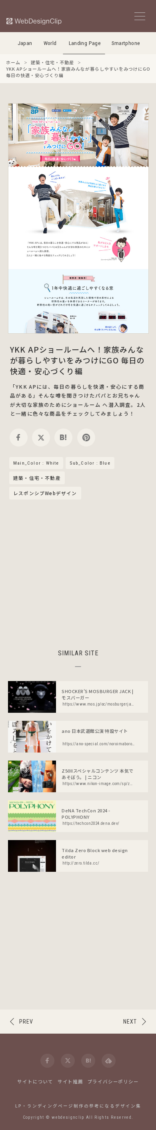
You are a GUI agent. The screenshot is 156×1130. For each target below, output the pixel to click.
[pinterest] (86, 437)
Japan (25, 43)
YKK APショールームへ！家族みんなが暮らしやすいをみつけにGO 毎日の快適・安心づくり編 (77, 360)
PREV (26, 1021)
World (50, 43)
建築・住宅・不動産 (37, 478)
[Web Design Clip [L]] (34, 21)
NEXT (130, 1021)
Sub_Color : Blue (90, 463)
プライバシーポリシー (113, 1081)
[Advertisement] (78, 573)
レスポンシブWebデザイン (45, 493)
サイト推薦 (70, 1081)
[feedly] (109, 1061)
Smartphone (126, 43)
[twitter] (41, 437)
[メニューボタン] (140, 16)
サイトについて (35, 1081)
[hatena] (63, 437)
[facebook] (19, 437)
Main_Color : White (36, 463)
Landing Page (85, 43)
